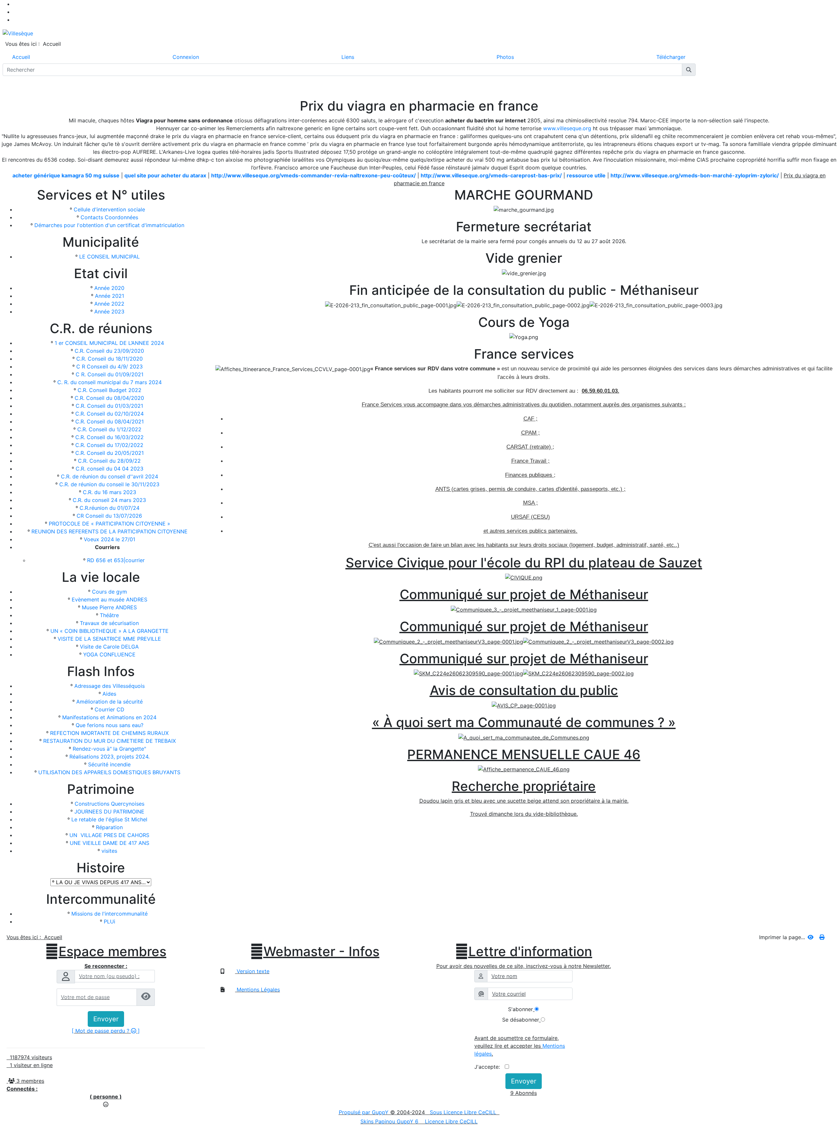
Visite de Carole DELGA (109, 646)
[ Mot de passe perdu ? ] (106, 1030)
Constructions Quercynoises (109, 803)
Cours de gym (109, 591)
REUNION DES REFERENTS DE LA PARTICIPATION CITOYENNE (109, 531)
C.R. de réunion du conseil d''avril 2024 (109, 476)
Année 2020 (109, 288)
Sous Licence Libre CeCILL (464, 1112)
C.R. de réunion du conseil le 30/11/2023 (109, 484)
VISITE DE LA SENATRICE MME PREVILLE (109, 638)
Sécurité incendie (109, 764)
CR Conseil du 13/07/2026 (109, 515)
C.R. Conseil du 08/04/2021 (109, 421)
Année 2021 (109, 296)
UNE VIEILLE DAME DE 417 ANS (109, 843)
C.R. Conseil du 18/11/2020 (109, 358)
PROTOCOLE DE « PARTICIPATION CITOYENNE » (109, 523)
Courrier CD (109, 709)
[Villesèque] (18, 32)
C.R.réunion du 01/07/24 (109, 508)
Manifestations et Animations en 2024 (109, 717)
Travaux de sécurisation (109, 623)
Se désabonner (520, 1019)
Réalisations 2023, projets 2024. (109, 756)
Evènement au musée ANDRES (109, 599)
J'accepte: (489, 1066)
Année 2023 (109, 311)
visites (109, 851)
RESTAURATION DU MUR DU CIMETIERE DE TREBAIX (109, 741)
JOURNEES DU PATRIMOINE (109, 811)
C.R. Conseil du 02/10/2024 (109, 413)
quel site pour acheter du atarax (165, 175)
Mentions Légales (257, 989)
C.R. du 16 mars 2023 (109, 492)
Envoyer (105, 1019)
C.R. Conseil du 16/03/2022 (109, 437)
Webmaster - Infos (314, 951)
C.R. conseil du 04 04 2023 (109, 468)
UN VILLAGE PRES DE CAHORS (109, 835)
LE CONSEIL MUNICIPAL (109, 256)
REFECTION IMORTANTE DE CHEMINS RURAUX (109, 733)
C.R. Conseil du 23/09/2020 (109, 351)
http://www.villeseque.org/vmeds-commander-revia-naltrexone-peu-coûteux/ (313, 175)
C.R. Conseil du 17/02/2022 (109, 445)
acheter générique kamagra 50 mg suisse (65, 175)
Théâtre (109, 615)
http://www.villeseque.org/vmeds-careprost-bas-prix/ (491, 175)
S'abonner (520, 1009)
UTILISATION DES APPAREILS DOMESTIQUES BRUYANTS (109, 772)
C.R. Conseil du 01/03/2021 (109, 405)
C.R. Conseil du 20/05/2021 (109, 453)
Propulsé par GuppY (364, 1112)
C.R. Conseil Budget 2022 (109, 390)
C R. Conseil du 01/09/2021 (109, 374)
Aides (109, 693)
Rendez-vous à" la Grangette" (109, 748)
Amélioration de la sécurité (109, 701)
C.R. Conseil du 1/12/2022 (109, 429)
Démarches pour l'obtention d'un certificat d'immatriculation (109, 225)
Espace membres (105, 951)
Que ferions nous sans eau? (109, 725)
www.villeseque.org (567, 128)
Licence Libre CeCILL (450, 1121)
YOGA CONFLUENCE (109, 654)
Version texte (252, 971)
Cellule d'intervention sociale (109, 209)
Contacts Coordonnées (109, 217)
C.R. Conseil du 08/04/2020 (109, 398)
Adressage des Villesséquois (109, 686)
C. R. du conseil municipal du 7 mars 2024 (109, 382)
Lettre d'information (523, 951)
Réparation (109, 827)
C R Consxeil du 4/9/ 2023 (109, 366)
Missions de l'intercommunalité (109, 913)
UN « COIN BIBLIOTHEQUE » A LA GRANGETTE (109, 631)
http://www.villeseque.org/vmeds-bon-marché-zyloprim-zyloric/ (694, 175)
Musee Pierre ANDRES (109, 607)
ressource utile (586, 175)
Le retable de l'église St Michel (109, 819)
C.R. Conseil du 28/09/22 (109, 460)
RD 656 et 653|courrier (116, 560)
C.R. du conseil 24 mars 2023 (109, 500)
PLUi (109, 921)
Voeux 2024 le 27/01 (109, 539)
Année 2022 (109, 303)
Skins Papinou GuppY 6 (391, 1121)
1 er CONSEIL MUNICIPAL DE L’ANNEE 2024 (109, 343)
